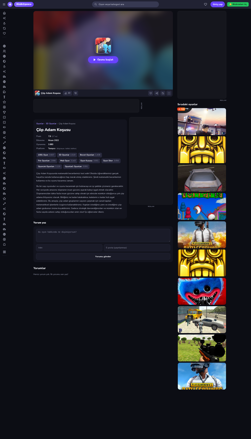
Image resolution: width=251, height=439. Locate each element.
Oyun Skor (111, 160)
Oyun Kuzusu (89, 160)
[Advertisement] (86, 105)
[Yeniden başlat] (162, 93)
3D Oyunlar (51, 123)
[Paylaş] (156, 93)
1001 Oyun (46, 155)
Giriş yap (218, 4)
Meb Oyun (68, 160)
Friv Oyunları (47, 160)
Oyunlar (40, 123)
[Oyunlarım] (205, 4)
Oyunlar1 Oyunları (76, 166)
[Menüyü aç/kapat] (4, 4)
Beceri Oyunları (90, 155)
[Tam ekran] (168, 93)
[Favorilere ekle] (150, 93)
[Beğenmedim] (75, 93)
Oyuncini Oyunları (49, 166)
